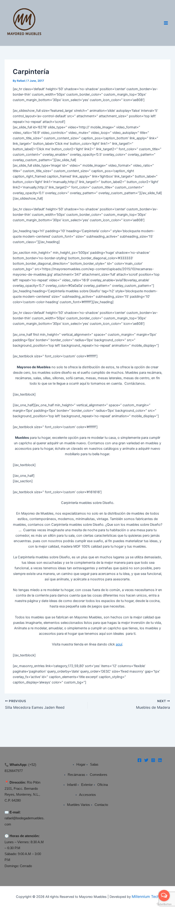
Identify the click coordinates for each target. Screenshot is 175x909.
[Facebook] (139, 760)
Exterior (87, 785)
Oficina (102, 785)
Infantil (72, 785)
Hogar (80, 764)
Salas (94, 764)
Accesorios (87, 795)
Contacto (101, 805)
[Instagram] (153, 760)
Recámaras (76, 775)
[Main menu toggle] (165, 22)
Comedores (98, 775)
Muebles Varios (78, 805)
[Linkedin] (160, 760)
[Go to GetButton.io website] (164, 904)
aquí (119, 644)
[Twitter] (146, 760)
